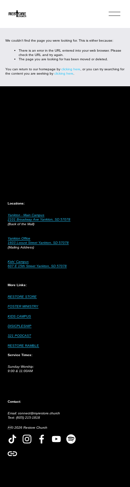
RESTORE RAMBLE (23, 345)
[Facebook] (41, 439)
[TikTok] (12, 439)
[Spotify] (71, 439)
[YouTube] (56, 439)
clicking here (70, 69)
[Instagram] (27, 439)
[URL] (12, 453)
